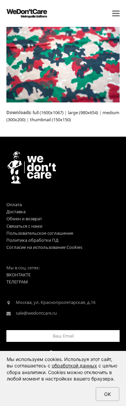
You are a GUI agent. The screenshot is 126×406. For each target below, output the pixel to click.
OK (107, 394)
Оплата (14, 204)
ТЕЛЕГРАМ (17, 282)
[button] (116, 13)
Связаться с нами (24, 226)
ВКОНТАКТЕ (18, 275)
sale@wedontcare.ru (36, 313)
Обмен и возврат (24, 219)
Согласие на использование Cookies (44, 247)
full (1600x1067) (48, 112)
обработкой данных (74, 365)
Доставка (16, 212)
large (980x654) (83, 112)
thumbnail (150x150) (50, 120)
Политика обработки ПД (32, 240)
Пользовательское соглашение (39, 233)
